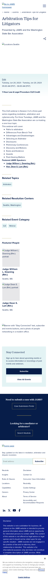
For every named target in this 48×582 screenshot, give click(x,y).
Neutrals (5, 470)
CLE (4, 226)
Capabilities (6, 488)
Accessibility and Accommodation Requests (33, 501)
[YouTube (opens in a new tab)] (14, 510)
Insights (5, 475)
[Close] (45, 558)
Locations (6, 483)
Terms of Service (29, 496)
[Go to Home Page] (9, 445)
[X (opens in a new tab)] (9, 510)
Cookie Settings (29, 488)
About (4, 496)
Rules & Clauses (8, 479)
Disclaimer (27, 470)
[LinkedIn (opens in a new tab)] (4, 510)
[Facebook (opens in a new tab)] (19, 510)
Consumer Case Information (34, 479)
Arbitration (7, 184)
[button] (44, 39)
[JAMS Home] (12, 6)
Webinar (12, 226)
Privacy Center (29, 492)
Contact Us (27, 475)
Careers (5, 492)
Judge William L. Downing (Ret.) (20, 163)
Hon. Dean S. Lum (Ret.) (17, 166)
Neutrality (27, 483)
